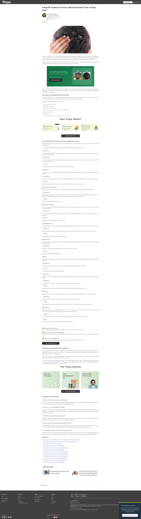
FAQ (2, 496)
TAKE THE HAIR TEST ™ (56, 80)
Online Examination (5, 498)
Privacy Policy (37, 497)
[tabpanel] (82, 75)
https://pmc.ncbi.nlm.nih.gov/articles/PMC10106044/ (55, 454)
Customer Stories (5, 500)
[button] (136, 2)
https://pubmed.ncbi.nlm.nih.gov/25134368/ (53, 449)
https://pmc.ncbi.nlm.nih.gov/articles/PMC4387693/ (55, 458)
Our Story (20, 497)
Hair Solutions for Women (22, 503)
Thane (52, 499)
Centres (53, 494)
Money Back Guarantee (39, 496)
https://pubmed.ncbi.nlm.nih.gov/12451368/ (53, 445)
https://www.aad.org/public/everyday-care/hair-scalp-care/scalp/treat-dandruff (61, 439)
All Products (20, 501)
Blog (19, 499)
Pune (52, 496)
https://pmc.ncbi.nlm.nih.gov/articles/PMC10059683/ (55, 452)
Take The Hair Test (70, 136)
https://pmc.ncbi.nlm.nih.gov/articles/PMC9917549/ (55, 447)
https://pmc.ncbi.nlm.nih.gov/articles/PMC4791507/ (55, 460)
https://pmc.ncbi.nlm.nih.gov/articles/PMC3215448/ (55, 456)
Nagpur (52, 497)
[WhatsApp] (134, 2)
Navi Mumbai (53, 501)
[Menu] (139, 2)
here (84, 509)
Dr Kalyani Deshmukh (52, 14)
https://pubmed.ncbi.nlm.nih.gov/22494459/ (53, 462)
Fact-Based (45, 22)
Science (19, 496)
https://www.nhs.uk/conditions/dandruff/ (52, 443)
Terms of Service (37, 499)
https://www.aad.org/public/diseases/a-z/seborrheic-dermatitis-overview (60, 441)
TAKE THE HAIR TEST (128, 2)
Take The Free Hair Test (50, 343)
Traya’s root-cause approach (54, 360)
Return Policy (37, 501)
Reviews (3, 501)
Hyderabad (53, 503)
